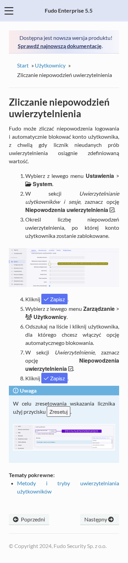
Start (23, 65)
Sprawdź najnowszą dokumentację (60, 46)
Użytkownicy (50, 65)
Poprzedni (32, 519)
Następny (96, 519)
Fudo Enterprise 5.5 (69, 10)
